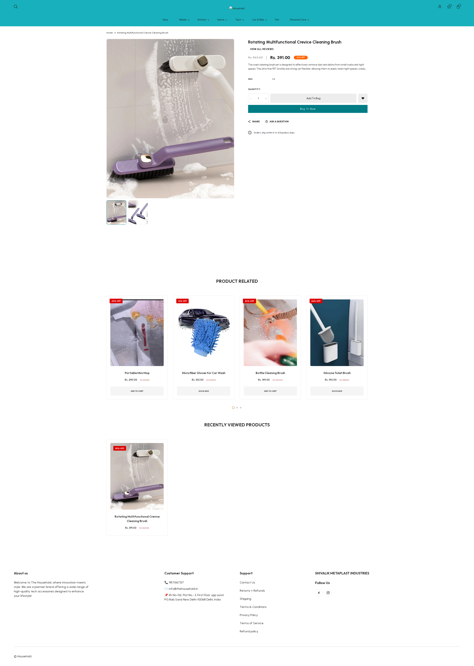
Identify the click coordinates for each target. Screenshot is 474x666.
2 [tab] (237, 407)
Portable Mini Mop (137, 373)
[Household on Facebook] (319, 592)
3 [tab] (240, 407)
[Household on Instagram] (328, 592)
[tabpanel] (137, 348)
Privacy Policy (249, 615)
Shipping (245, 598)
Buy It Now (308, 109)
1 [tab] (233, 407)
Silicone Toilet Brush (337, 373)
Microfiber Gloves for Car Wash (203, 373)
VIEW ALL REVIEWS (262, 49)
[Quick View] (141, 495)
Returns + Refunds (252, 590)
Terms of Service (251, 623)
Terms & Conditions (253, 607)
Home (109, 32)
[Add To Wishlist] (132, 495)
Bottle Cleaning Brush (270, 373)
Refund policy (249, 631)
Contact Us (247, 582)
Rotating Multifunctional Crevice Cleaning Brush (137, 519)
